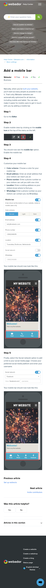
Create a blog (28, 558)
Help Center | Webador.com (14, 60)
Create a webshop (30, 554)
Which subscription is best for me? (23, 29)
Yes (9, 510)
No (21, 510)
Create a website (29, 549)
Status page (28, 562)
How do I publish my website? (23, 25)
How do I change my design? (23, 33)
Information (31, 60)
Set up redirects (10, 482)
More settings (12, 62)
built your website (30, 89)
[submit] (38, 17)
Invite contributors (34, 492)
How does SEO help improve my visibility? (23, 42)
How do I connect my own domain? (23, 37)
